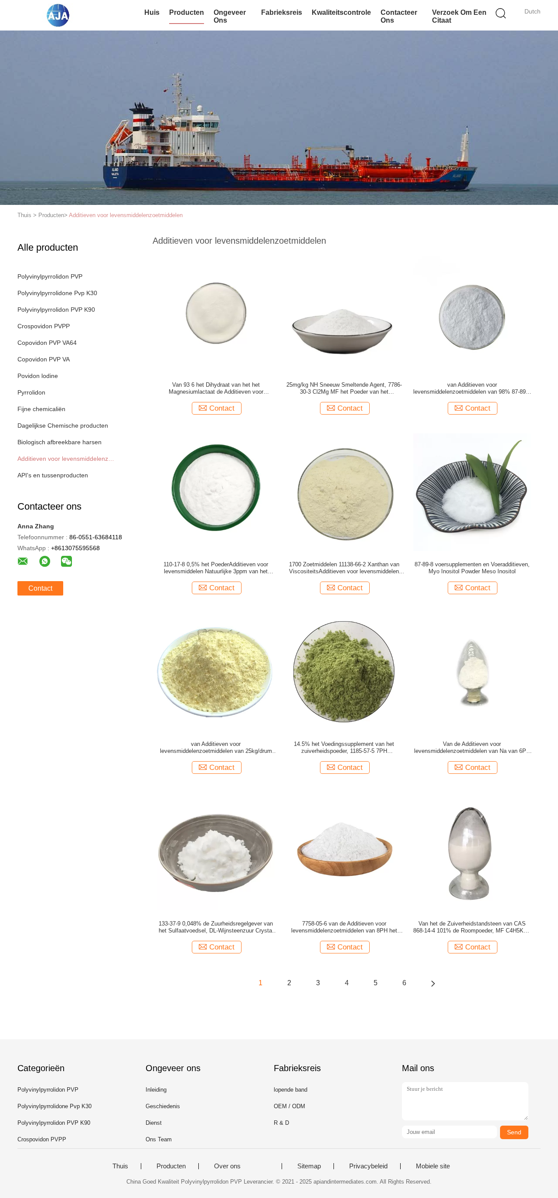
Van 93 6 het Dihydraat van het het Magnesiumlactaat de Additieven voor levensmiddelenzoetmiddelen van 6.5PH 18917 (216, 388)
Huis (152, 12)
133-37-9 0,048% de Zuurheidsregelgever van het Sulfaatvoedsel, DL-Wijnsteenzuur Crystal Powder (216, 927)
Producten (186, 12)
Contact (40, 588)
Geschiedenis (163, 1106)
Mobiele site (433, 1166)
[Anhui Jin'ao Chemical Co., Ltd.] (59, 15)
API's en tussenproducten (52, 475)
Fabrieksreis (281, 12)
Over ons (227, 1166)
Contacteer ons (399, 16)
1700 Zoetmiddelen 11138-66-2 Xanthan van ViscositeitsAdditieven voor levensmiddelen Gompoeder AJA (344, 568)
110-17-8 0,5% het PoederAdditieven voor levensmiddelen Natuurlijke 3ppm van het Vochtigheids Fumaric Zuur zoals (215, 568)
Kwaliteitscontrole (341, 12)
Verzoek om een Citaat (459, 16)
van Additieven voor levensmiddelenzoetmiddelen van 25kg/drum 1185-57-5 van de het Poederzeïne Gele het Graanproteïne (216, 748)
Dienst (154, 1123)
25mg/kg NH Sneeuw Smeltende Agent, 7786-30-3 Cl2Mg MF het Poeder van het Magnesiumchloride (344, 388)
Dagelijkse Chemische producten (62, 425)
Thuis (120, 1166)
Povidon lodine (37, 375)
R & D (281, 1123)
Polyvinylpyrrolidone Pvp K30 (57, 292)
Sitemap (309, 1166)
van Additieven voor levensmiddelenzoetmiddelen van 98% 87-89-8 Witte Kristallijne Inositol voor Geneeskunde (472, 388)
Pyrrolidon (31, 392)
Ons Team (159, 1139)
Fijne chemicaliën (41, 408)
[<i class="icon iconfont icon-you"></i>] (433, 983)
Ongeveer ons (230, 16)
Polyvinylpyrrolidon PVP (49, 276)
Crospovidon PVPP (43, 326)
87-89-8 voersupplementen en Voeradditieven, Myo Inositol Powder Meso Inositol (472, 568)
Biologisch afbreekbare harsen (59, 442)
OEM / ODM (289, 1106)
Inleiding (156, 1089)
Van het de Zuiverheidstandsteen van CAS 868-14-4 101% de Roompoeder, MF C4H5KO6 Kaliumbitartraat (472, 927)
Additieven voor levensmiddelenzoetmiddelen (126, 215)
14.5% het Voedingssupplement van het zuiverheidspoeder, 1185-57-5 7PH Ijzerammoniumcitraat (344, 748)
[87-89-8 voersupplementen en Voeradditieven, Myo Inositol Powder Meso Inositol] (472, 491)
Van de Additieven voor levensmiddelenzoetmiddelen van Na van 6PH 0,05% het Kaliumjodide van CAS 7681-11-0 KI (472, 748)
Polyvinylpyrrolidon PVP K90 (56, 309)
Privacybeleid (368, 1166)
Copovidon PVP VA (43, 359)
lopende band (290, 1089)
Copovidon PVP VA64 (47, 342)
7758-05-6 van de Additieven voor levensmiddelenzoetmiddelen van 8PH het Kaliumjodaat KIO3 (344, 927)
